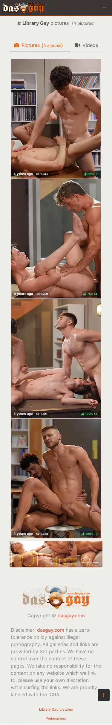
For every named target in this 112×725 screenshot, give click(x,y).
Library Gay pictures (56, 709)
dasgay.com (71, 616)
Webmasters (56, 718)
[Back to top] (104, 695)
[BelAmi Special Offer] (56, 566)
